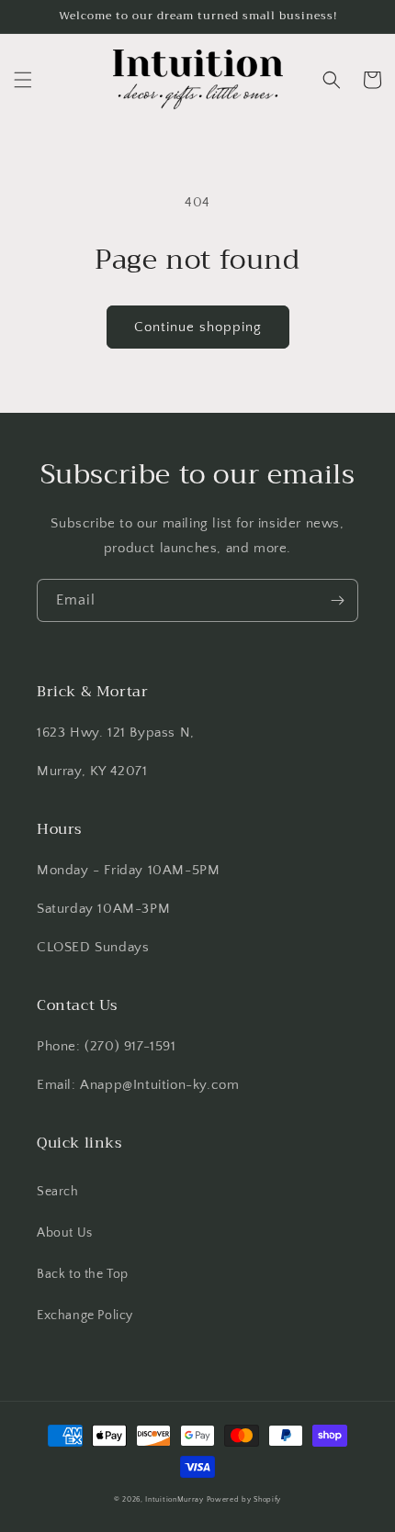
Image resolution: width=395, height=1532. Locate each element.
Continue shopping (198, 327)
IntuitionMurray (174, 1499)
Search (58, 1191)
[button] (23, 80)
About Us (65, 1233)
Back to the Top (83, 1274)
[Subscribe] (337, 600)
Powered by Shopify (244, 1499)
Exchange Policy (85, 1315)
